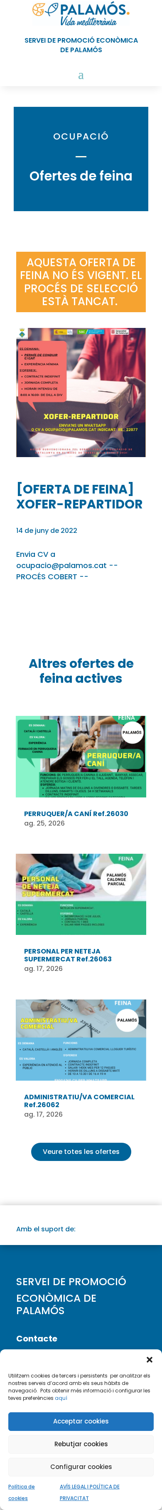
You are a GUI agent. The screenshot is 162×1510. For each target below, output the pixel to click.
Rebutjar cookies (81, 1444)
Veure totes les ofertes (81, 1151)
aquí (61, 1398)
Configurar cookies (81, 1466)
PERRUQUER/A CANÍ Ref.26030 (76, 814)
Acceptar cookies (81, 1421)
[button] (149, 1360)
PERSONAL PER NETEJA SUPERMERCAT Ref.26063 (68, 955)
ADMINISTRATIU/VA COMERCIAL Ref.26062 (79, 1101)
